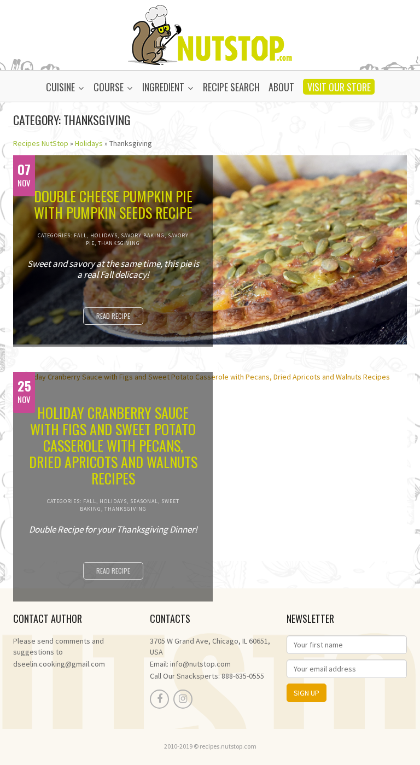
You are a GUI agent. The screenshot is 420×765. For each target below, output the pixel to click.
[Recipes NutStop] (210, 34)
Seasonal (144, 501)
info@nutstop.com (200, 664)
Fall (80, 235)
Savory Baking (143, 235)
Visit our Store (339, 87)
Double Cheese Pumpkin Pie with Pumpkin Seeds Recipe (113, 204)
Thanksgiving (119, 243)
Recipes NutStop (40, 143)
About (281, 87)
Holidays (89, 143)
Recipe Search (231, 87)
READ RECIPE (113, 315)
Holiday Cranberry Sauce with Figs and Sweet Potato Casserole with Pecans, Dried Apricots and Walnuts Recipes (113, 446)
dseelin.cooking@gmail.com (59, 664)
